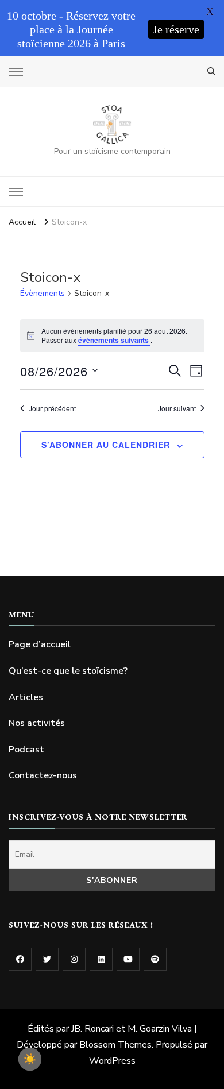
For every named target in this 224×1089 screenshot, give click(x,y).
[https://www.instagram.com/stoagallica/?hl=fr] (74, 959)
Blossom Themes (115, 1044)
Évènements (42, 293)
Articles (26, 697)
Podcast (26, 749)
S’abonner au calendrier (105, 444)
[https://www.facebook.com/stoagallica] (20, 959)
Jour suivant (177, 408)
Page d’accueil (40, 644)
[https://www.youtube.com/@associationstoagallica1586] (128, 959)
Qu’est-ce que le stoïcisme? (68, 671)
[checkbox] (29, 1059)
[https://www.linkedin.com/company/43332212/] (101, 959)
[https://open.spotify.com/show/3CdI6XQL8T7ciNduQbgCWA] (155, 959)
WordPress (112, 1061)
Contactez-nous (43, 775)
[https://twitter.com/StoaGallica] (47, 959)
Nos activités (37, 723)
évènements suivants (114, 340)
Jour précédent (52, 408)
